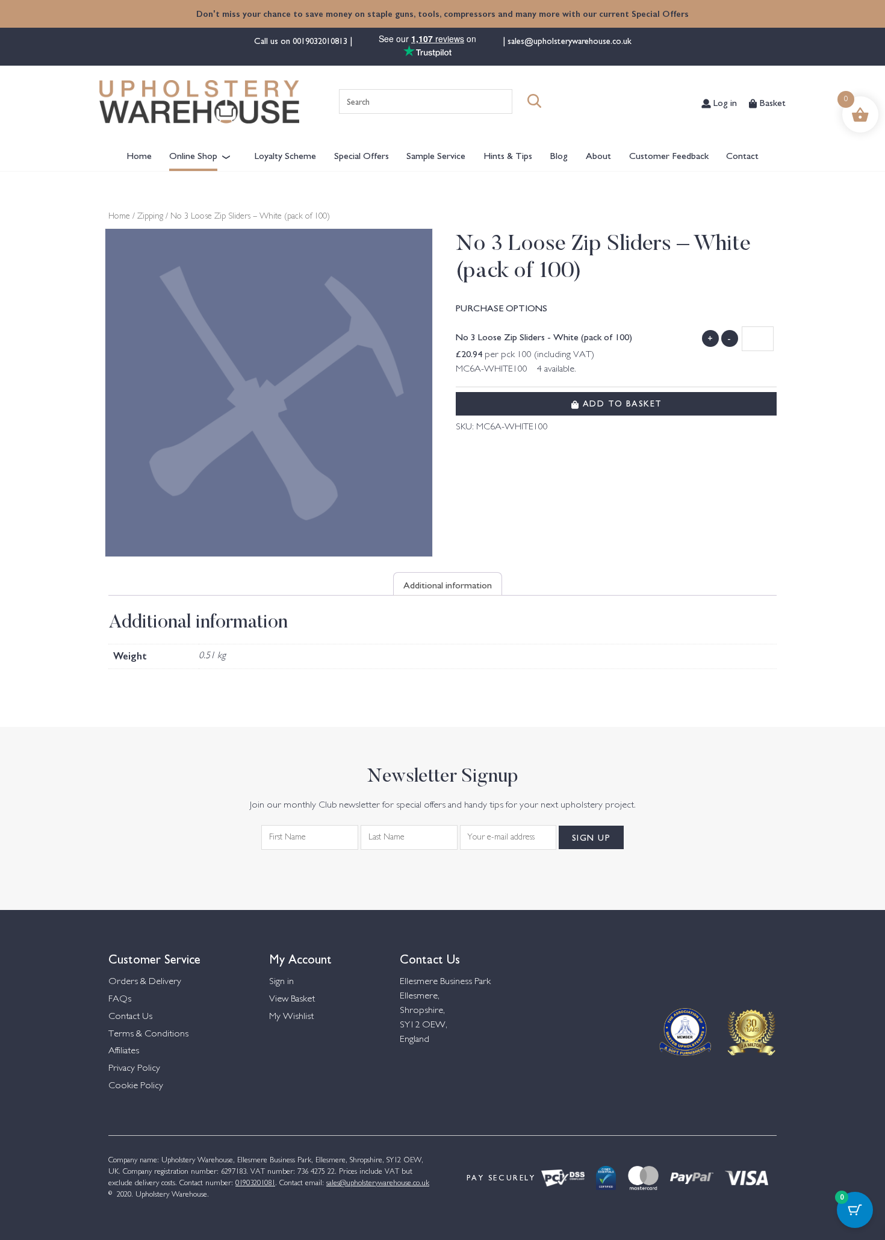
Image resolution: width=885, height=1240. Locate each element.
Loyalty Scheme (285, 154)
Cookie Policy (135, 1086)
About (598, 154)
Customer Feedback (669, 154)
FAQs (119, 999)
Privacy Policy (134, 1068)
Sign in (281, 981)
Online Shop (193, 154)
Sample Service (435, 154)
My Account (300, 958)
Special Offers (361, 154)
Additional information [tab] (447, 584)
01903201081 (255, 1183)
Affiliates (123, 1051)
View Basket (292, 999)
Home (139, 154)
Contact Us (130, 1016)
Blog (559, 154)
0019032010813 (321, 40)
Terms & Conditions (148, 1034)
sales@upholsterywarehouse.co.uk (568, 40)
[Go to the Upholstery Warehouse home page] (199, 101)
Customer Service (154, 958)
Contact (742, 154)
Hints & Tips (507, 154)
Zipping (150, 217)
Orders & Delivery (144, 981)
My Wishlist (291, 1016)
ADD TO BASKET (620, 403)
